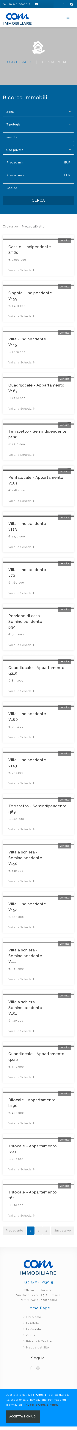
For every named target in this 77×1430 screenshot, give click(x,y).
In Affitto (32, 1323)
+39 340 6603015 (19, 4)
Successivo (62, 1230)
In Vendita (33, 1329)
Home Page (38, 1308)
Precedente (14, 1230)
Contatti (32, 1335)
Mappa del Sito (37, 1347)
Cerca (38, 200)
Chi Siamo (33, 1317)
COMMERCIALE (56, 62)
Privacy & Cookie (39, 1341)
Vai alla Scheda (20, 1215)
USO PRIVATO (19, 62)
